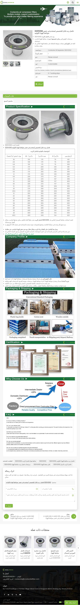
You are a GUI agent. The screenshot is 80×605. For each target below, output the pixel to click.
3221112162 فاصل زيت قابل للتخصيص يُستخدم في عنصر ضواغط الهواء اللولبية (28, 482)
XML (45, 602)
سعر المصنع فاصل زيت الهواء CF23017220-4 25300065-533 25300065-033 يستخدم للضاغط (10, 552)
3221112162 (42, 461)
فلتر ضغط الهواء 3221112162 (42, 464)
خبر (4, 600)
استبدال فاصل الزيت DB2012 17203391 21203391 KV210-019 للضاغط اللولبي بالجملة (25, 552)
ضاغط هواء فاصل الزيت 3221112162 (25, 461)
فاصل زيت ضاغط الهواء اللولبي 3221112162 (61, 461)
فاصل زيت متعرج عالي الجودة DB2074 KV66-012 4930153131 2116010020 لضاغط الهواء (40, 552)
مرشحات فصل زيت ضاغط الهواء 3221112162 (17, 464)
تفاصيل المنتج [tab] (8, 101)
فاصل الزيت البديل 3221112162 (62, 464)
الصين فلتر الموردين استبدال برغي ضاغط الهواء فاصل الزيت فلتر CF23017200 (70, 552)
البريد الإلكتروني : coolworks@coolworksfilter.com (21, 579)
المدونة (8, 600)
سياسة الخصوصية (52, 602)
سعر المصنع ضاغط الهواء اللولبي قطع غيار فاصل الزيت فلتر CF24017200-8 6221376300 (55, 552)
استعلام (40, 84)
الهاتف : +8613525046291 (12, 576)
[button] (78, 548)
